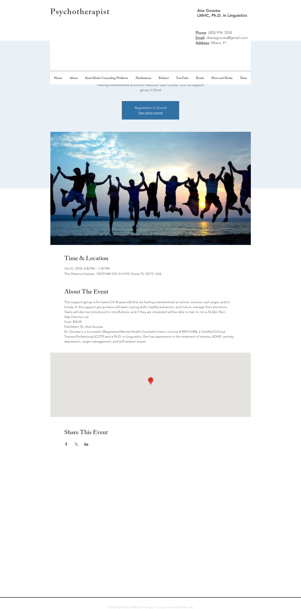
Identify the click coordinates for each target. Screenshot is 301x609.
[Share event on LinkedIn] (86, 444)
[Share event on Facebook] (66, 444)
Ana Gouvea (209, 10)
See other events (150, 113)
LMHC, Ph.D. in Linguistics (222, 15)
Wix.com (187, 607)
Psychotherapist (80, 13)
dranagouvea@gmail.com (227, 37)
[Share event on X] (76, 444)
